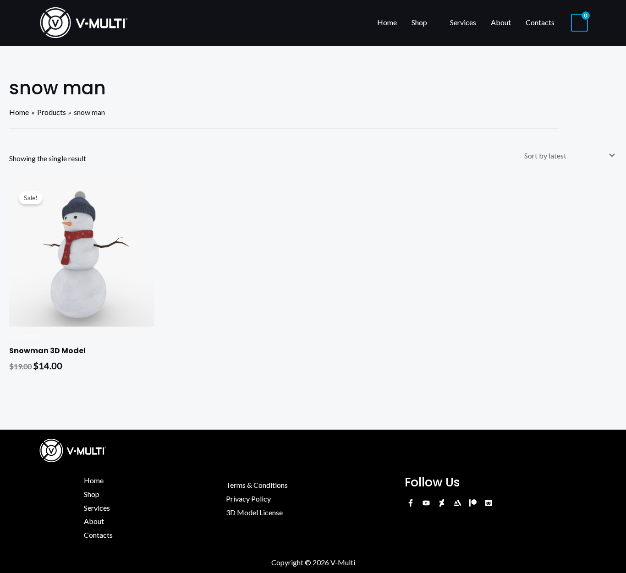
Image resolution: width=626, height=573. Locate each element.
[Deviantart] (442, 503)
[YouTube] (426, 503)
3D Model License (254, 512)
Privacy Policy (248, 498)
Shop (419, 22)
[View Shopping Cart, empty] (579, 23)
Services (463, 22)
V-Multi (342, 562)
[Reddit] (488, 503)
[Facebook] (411, 503)
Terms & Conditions (257, 484)
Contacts (540, 22)
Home (387, 22)
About (501, 22)
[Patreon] (473, 503)
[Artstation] (457, 503)
